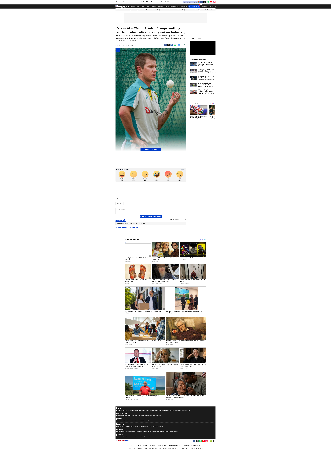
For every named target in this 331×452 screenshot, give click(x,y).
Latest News (135, 6)
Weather (118, 437)
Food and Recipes (129, 426)
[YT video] (211, 2)
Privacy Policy (151, 445)
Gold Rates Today (154, 9)
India (142, 6)
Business (153, 6)
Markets (160, 6)
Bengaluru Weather (146, 437)
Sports (167, 6)
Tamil (152, 1)
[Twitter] (204, 2)
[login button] (213, 6)
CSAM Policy (159, 445)
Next (214, 10)
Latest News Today (133, 410)
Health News (138, 426)
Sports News (119, 421)
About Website (135, 445)
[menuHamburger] (215, 6)
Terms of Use (143, 445)
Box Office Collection (155, 415)
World (147, 6)
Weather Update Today (166, 9)
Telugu (148, 1)
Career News (152, 426)
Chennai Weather (135, 437)
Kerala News (165, 410)
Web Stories (159, 426)
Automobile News (173, 431)
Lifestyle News (120, 426)
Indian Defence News (175, 410)
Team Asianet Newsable (135, 44)
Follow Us (183, 44)
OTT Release (131, 415)
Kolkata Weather (143, 9)
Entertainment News (121, 415)
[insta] (214, 2)
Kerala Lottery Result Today (131, 9)
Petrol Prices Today (179, 9)
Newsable (126, 1)
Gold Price (139, 431)
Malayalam (119, 1)
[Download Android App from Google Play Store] (211, 441)
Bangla (157, 1)
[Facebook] (201, 2)
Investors (197, 445)
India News (142, 410)
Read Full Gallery (151, 149)
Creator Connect (194, 6)
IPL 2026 (204, 6)
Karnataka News (157, 410)
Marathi (167, 1)
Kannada (132, 1)
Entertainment (174, 6)
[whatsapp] (208, 2)
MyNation (172, 1)
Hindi (162, 1)
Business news (120, 431)
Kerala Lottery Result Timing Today (194, 9)
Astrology (145, 426)
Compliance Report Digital (187, 445)
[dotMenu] (210, 6)
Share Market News (130, 431)
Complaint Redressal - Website (171, 445)
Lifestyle (184, 6)
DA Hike (145, 431)
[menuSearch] (218, 6)
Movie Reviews (145, 415)
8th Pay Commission (153, 431)
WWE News (143, 421)
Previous (211, 10)
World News (149, 410)
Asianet (122, 441)
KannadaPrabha (140, 1)
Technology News (163, 431)
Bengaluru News (186, 410)
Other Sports (150, 421)
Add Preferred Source (190, 2)
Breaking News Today (121, 410)
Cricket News (127, 421)
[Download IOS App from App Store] (214, 441)
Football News (135, 421)
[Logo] (123, 6)
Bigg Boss (137, 415)
